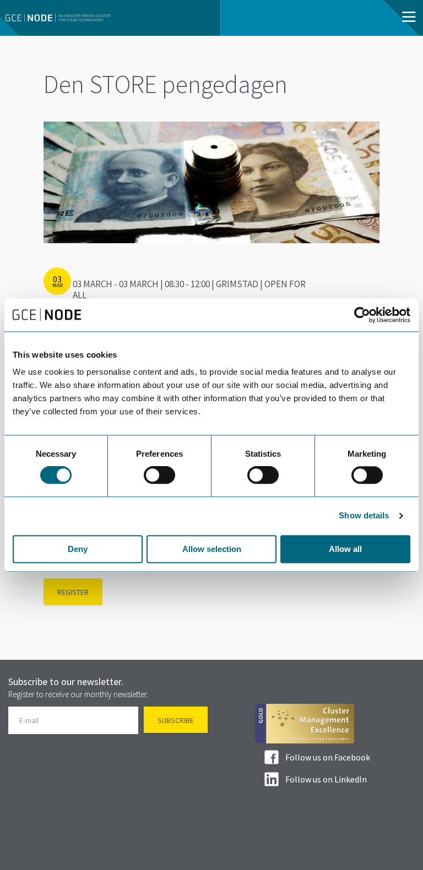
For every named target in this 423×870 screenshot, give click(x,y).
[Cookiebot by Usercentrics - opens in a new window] (362, 315)
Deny (78, 549)
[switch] (159, 475)
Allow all (345, 549)
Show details (364, 516)
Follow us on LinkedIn (326, 779)
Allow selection (211, 549)
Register (73, 592)
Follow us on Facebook (327, 757)
